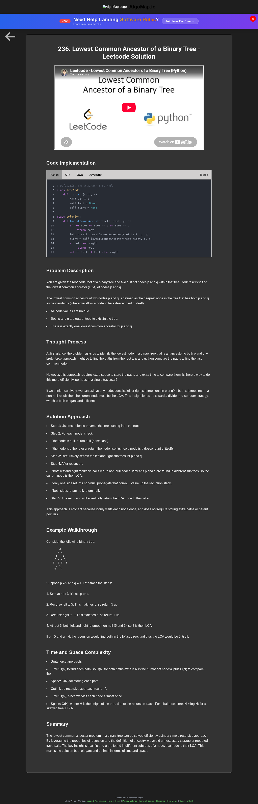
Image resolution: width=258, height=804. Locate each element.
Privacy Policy (114, 801)
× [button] (253, 18)
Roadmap (160, 801)
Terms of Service (146, 801)
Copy (204, 183)
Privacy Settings (129, 801)
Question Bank (186, 801)
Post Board (172, 801)
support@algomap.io (96, 801)
